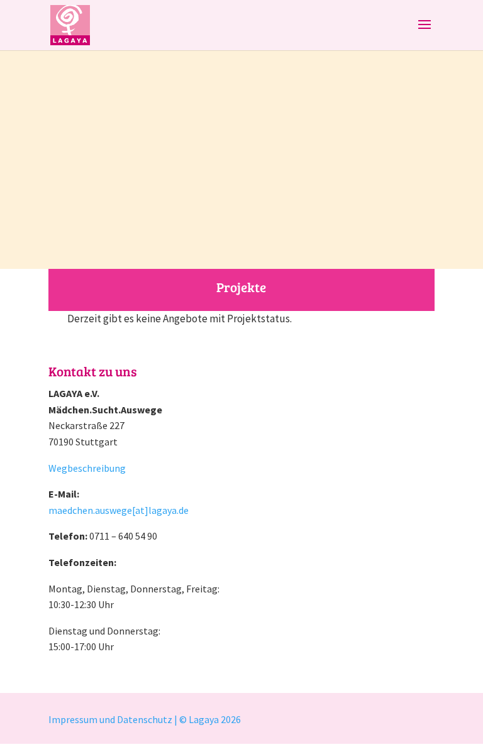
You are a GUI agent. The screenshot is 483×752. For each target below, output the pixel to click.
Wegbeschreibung (87, 468)
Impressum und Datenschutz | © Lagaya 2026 (145, 719)
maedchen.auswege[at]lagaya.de (118, 510)
